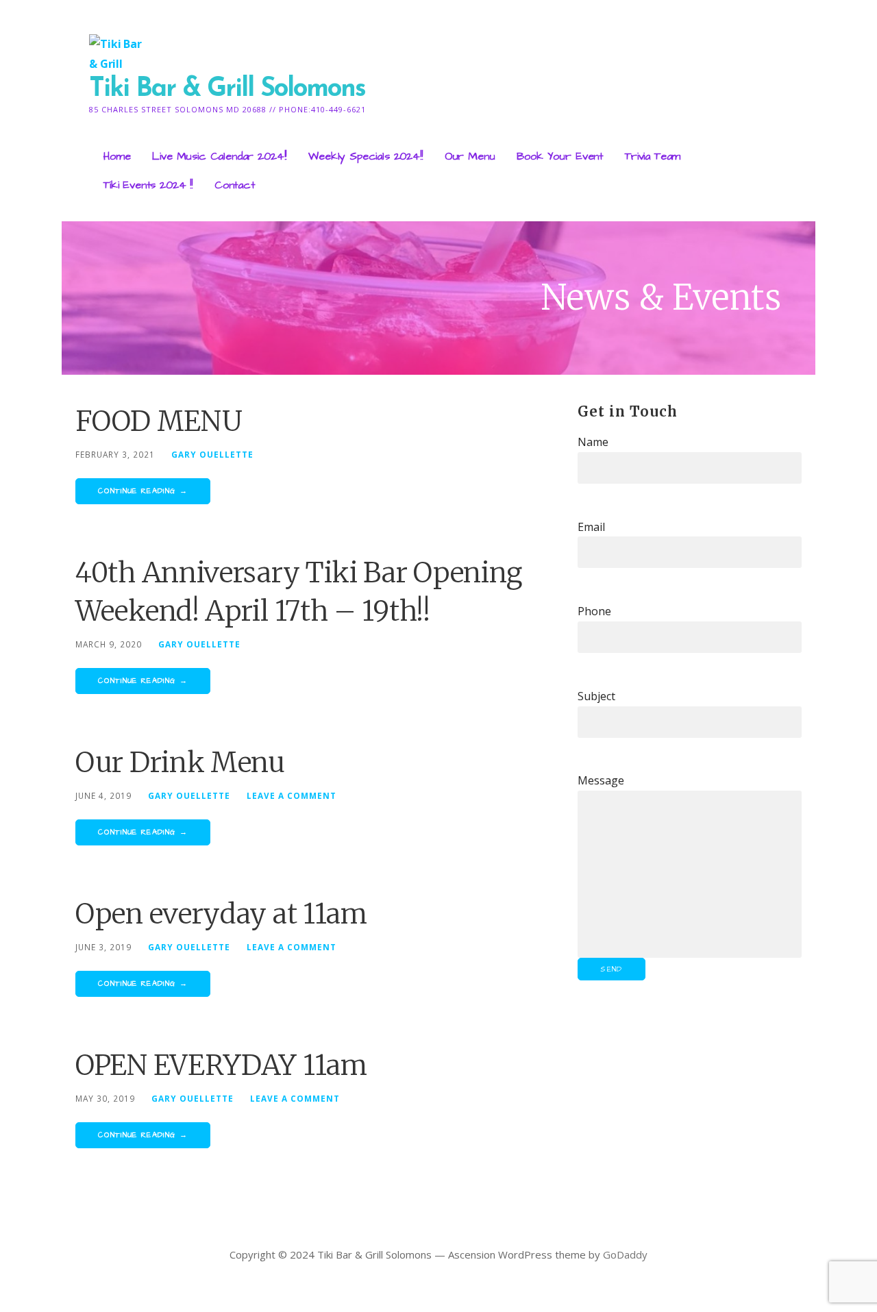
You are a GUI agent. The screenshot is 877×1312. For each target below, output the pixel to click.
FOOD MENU (158, 421)
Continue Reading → (143, 491)
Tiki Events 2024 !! (148, 185)
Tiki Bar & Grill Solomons (227, 89)
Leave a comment (291, 795)
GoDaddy (625, 1254)
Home (116, 156)
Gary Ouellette (212, 454)
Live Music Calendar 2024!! (219, 156)
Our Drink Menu (180, 762)
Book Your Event (560, 156)
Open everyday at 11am (221, 914)
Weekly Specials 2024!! (365, 156)
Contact (234, 185)
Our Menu (470, 156)
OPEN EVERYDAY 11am (221, 1065)
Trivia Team (652, 156)
